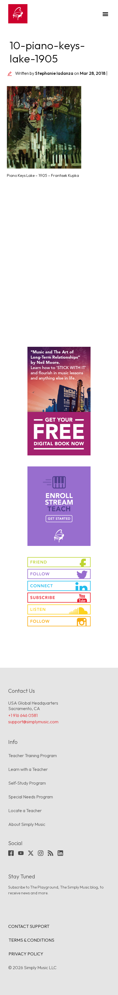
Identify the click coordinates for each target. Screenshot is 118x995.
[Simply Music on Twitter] (59, 574)
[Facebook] (11, 853)
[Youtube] (21, 853)
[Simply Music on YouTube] (59, 597)
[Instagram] (40, 853)
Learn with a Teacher (28, 769)
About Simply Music (26, 824)
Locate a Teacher (25, 810)
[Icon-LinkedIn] (60, 853)
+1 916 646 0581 (23, 715)
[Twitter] (30, 853)
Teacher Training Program (32, 755)
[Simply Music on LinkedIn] (59, 586)
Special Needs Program (30, 796)
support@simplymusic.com (33, 721)
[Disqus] (59, 259)
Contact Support (28, 926)
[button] (105, 13)
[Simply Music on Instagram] (59, 621)
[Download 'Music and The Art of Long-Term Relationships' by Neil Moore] (59, 401)
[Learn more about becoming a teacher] (59, 506)
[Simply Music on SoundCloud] (59, 609)
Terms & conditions (31, 940)
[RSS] (50, 853)
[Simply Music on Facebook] (59, 562)
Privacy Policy (26, 953)
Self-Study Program (27, 783)
